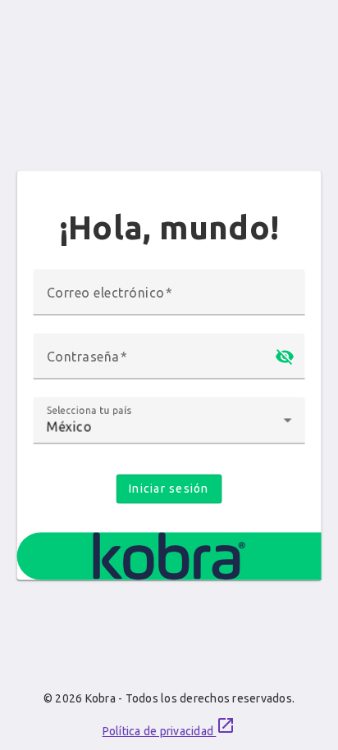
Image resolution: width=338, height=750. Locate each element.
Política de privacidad (169, 727)
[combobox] (169, 426)
